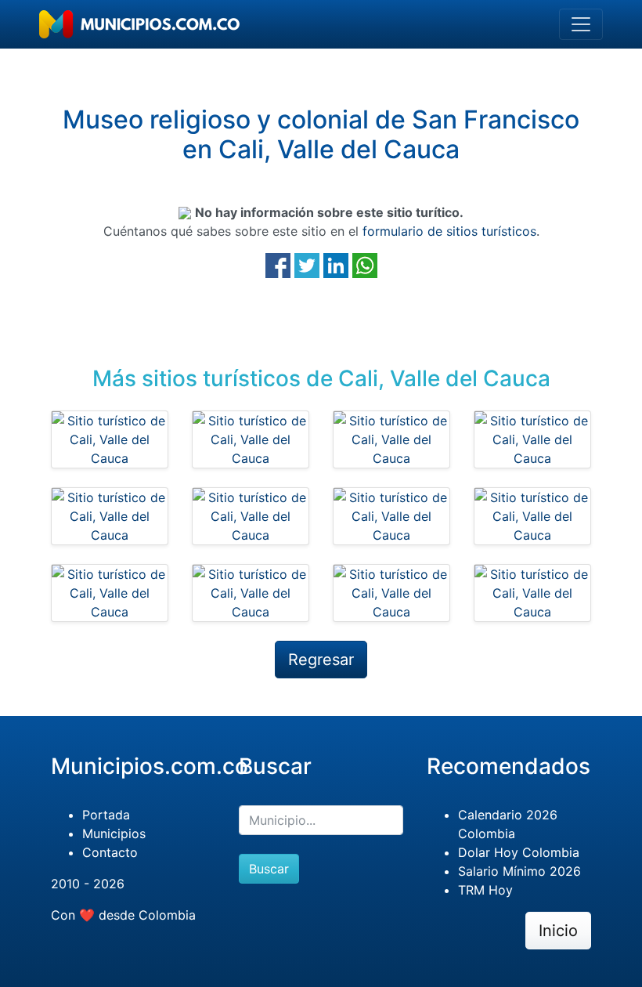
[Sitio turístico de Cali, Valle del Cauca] (110, 439)
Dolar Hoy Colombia (518, 852)
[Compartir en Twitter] (306, 264)
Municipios (114, 833)
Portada (106, 814)
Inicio (558, 930)
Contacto (110, 852)
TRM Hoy (485, 890)
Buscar (269, 869)
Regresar (321, 659)
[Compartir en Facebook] (277, 264)
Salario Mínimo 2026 (519, 871)
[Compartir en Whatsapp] (364, 264)
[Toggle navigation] (581, 24)
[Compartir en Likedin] (335, 264)
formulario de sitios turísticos (449, 231)
